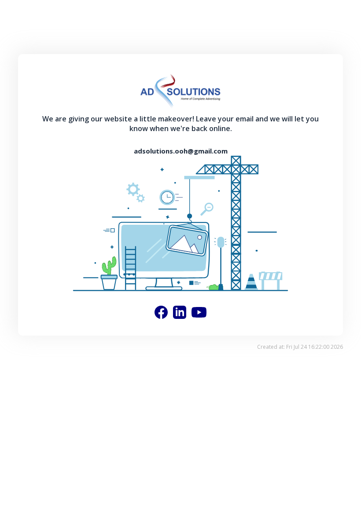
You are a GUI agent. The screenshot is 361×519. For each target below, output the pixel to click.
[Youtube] (199, 312)
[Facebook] (161, 312)
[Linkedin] (179, 312)
